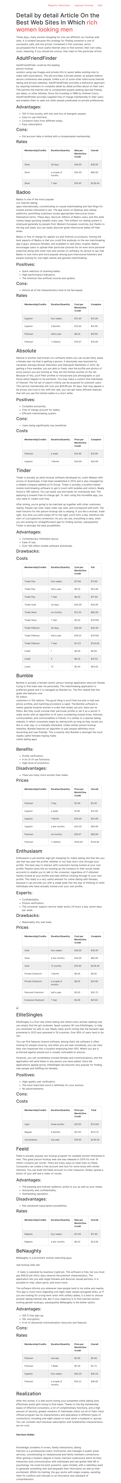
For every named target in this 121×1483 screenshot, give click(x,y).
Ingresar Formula (84, 5)
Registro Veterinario (59, 5)
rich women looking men (56, 26)
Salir (100, 5)
